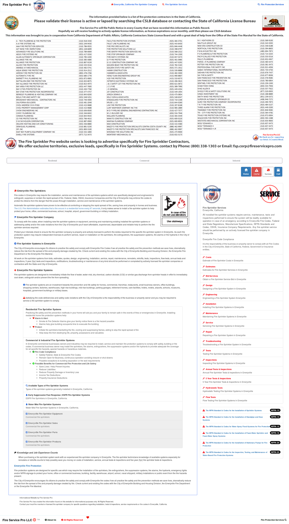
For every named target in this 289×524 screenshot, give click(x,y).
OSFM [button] (256, 174)
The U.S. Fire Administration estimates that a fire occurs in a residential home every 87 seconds (57, 208)
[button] (175, 4)
